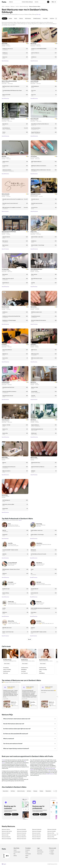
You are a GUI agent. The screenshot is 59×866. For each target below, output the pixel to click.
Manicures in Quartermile (36, 829)
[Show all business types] (56, 791)
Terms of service (40, 851)
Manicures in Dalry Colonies (7, 831)
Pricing (26, 851)
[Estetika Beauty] (28, 662)
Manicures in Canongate (36, 831)
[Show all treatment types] (56, 18)
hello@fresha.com (50, 773)
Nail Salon (7, 6)
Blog (14, 853)
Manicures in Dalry (5, 834)
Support (26, 855)
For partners (27, 850)
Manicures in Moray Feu (6, 836)
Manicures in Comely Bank (22, 831)
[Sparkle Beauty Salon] (46, 662)
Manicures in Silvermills (36, 836)
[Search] (48, 2)
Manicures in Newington (21, 834)
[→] (57, 661)
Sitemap (15, 855)
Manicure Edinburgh (24, 6)
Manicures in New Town (36, 834)
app (49, 771)
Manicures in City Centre (21, 838)
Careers (15, 850)
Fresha (3, 759)
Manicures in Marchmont (21, 836)
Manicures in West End (6, 833)
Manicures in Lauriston (36, 833)
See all (29, 639)
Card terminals (28, 853)
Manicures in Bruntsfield (21, 829)
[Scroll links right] (57, 834)
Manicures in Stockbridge (6, 838)
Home (3, 6)
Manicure (12, 6)
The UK (17, 6)
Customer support (17, 851)
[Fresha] (4, 2)
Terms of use (39, 853)
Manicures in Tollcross (6, 829)
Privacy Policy (39, 850)
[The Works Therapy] (10, 662)
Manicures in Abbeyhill (36, 838)
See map (38, 14)
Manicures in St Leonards (21, 833)
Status (26, 857)
